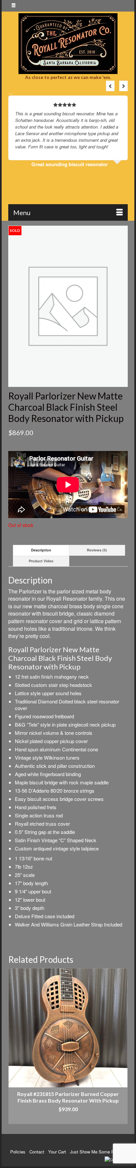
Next (123, 86)
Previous (110, 86)
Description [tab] (41, 549)
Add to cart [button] (68, 1119)
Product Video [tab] (41, 560)
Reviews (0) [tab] (97, 549)
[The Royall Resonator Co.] (68, 43)
